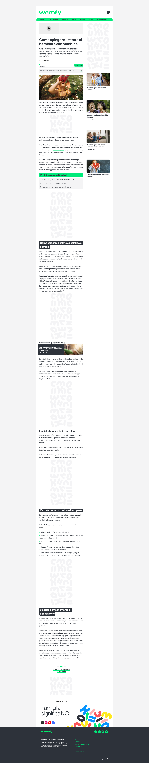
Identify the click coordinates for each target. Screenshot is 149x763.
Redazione (77, 741)
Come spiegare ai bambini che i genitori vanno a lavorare (98, 146)
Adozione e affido (102, 19)
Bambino (82, 19)
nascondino (79, 633)
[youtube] (103, 731)
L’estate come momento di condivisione (55, 187)
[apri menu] (108, 12)
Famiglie (91, 19)
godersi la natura (58, 150)
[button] (42, 722)
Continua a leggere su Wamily (61, 670)
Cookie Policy (78, 749)
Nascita (74, 19)
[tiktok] (95, 731)
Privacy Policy (78, 746)
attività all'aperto (49, 541)
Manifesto (42, 19)
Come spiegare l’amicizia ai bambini (96, 89)
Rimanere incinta (54, 19)
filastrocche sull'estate (61, 532)
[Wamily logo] (50, 12)
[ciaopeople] (103, 759)
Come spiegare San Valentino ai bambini (98, 175)
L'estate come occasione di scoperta (54, 183)
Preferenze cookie (79, 751)
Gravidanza (65, 19)
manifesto (77, 739)
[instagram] (99, 731)
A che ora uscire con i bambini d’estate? (97, 116)
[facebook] (106, 731)
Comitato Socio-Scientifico (82, 744)
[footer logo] (55, 731)
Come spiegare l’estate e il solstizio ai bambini (57, 179)
